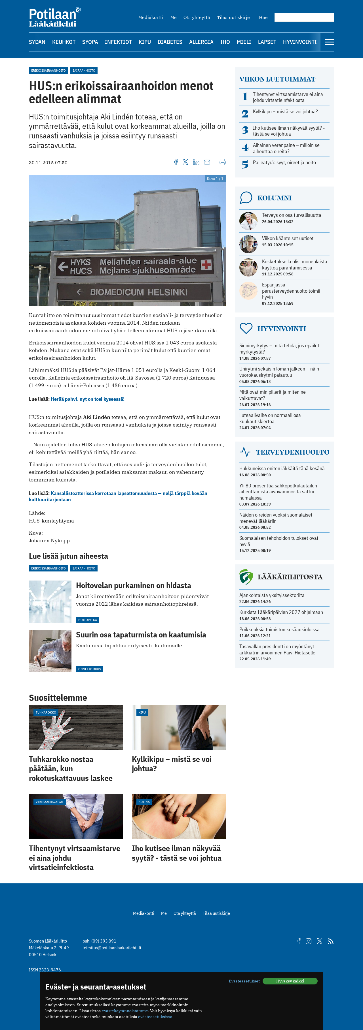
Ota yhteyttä (196, 17)
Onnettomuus (89, 669)
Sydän (37, 41)
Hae (263, 17)
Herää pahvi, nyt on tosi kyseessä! (87, 399)
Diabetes (170, 41)
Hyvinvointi (300, 41)
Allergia (201, 41)
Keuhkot (63, 41)
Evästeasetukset (244, 981)
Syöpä (90, 41)
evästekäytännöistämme (125, 1010)
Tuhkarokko (46, 712)
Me (173, 17)
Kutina (144, 802)
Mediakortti (150, 17)
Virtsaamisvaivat (50, 802)
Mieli (244, 41)
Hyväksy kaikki (290, 981)
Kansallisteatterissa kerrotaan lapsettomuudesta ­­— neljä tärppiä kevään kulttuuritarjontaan (118, 496)
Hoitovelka (87, 620)
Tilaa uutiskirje (233, 17)
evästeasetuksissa (155, 1016)
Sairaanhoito (84, 70)
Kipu (145, 41)
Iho (225, 41)
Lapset (267, 41)
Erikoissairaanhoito (48, 70)
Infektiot (118, 41)
